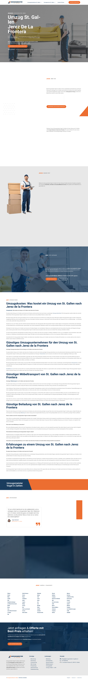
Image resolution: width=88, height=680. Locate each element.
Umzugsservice (74, 362)
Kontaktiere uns (9, 368)
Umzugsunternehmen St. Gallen (33, 2)
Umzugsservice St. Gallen (49, 2)
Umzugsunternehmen (57, 313)
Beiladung (23, 412)
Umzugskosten (9, 310)
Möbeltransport (14, 381)
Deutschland (42, 353)
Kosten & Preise (61, 2)
